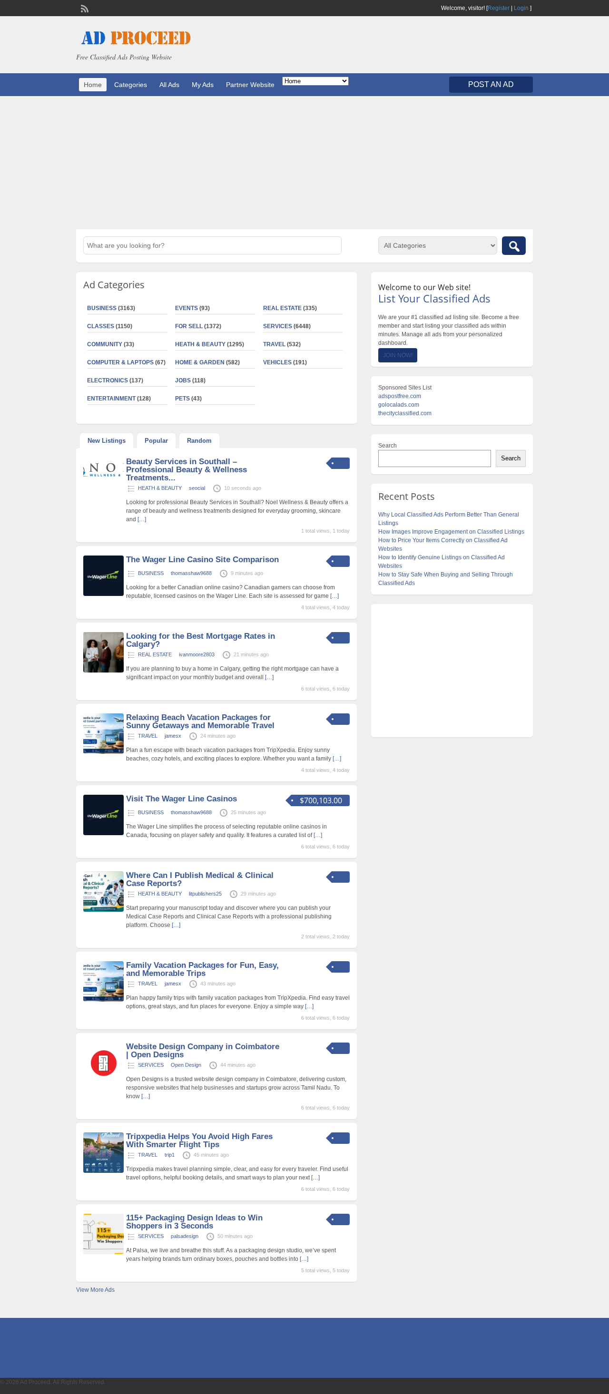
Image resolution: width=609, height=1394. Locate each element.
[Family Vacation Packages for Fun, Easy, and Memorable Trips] (103, 999)
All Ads (169, 84)
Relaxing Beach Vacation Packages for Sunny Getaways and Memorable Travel (200, 721)
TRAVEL (274, 344)
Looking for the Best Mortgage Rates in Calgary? (200, 640)
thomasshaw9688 (191, 573)
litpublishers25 (205, 894)
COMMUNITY (104, 344)
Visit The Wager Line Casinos (181, 798)
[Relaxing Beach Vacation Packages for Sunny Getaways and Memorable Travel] (103, 752)
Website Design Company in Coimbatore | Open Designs (202, 1050)
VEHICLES (277, 362)
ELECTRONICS (107, 380)
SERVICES (277, 326)
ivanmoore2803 (197, 654)
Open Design (186, 1065)
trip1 (170, 1155)
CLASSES (100, 326)
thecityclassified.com (405, 413)
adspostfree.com (399, 396)
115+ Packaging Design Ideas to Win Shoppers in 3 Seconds (194, 1221)
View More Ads (95, 1290)
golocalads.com (398, 404)
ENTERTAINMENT (111, 398)
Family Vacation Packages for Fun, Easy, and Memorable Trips (202, 969)
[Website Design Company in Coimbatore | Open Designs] (103, 1081)
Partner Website (250, 84)
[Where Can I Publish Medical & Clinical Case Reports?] (103, 910)
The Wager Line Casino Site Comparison (202, 559)
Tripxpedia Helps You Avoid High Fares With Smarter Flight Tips (199, 1140)
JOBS (183, 380)
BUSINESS (102, 308)
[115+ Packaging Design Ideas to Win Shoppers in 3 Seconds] (103, 1252)
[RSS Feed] (84, 7)
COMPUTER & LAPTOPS (120, 362)
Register (499, 8)
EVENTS (186, 308)
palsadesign (184, 1236)
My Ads (203, 84)
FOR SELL (189, 326)
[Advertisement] (304, 162)
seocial (197, 488)
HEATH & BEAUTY (200, 344)
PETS (182, 398)
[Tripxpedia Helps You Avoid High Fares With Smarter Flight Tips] (103, 1171)
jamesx (173, 736)
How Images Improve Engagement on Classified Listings (451, 531)
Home (93, 84)
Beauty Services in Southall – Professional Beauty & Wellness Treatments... (186, 469)
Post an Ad (491, 84)
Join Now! (398, 355)
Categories (130, 84)
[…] (142, 519)
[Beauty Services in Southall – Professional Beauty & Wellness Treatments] (103, 479)
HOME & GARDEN (200, 362)
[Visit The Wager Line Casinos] (103, 833)
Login (521, 8)
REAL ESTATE (282, 308)
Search (387, 445)
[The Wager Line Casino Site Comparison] (103, 594)
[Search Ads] (514, 245)
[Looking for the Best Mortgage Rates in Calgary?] (103, 670)
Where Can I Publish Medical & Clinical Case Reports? (200, 879)
